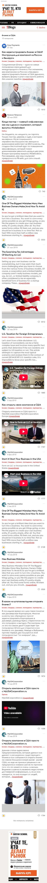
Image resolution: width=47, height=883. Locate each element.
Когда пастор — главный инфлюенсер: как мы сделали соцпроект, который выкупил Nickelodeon (22, 124)
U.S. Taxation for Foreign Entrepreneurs (22, 333)
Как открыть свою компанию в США (21, 404)
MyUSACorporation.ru (12, 698)
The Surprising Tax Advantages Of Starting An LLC (18, 253)
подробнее (27, 79)
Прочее (4, 694)
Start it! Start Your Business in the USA (21, 458)
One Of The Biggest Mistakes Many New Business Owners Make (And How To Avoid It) (23, 206)
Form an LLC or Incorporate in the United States (21, 466)
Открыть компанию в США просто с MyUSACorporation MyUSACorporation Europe (20, 413)
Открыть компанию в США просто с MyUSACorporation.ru (20, 690)
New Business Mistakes (13, 559)
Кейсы (4, 131)
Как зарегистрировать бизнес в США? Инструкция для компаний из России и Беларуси (22, 55)
